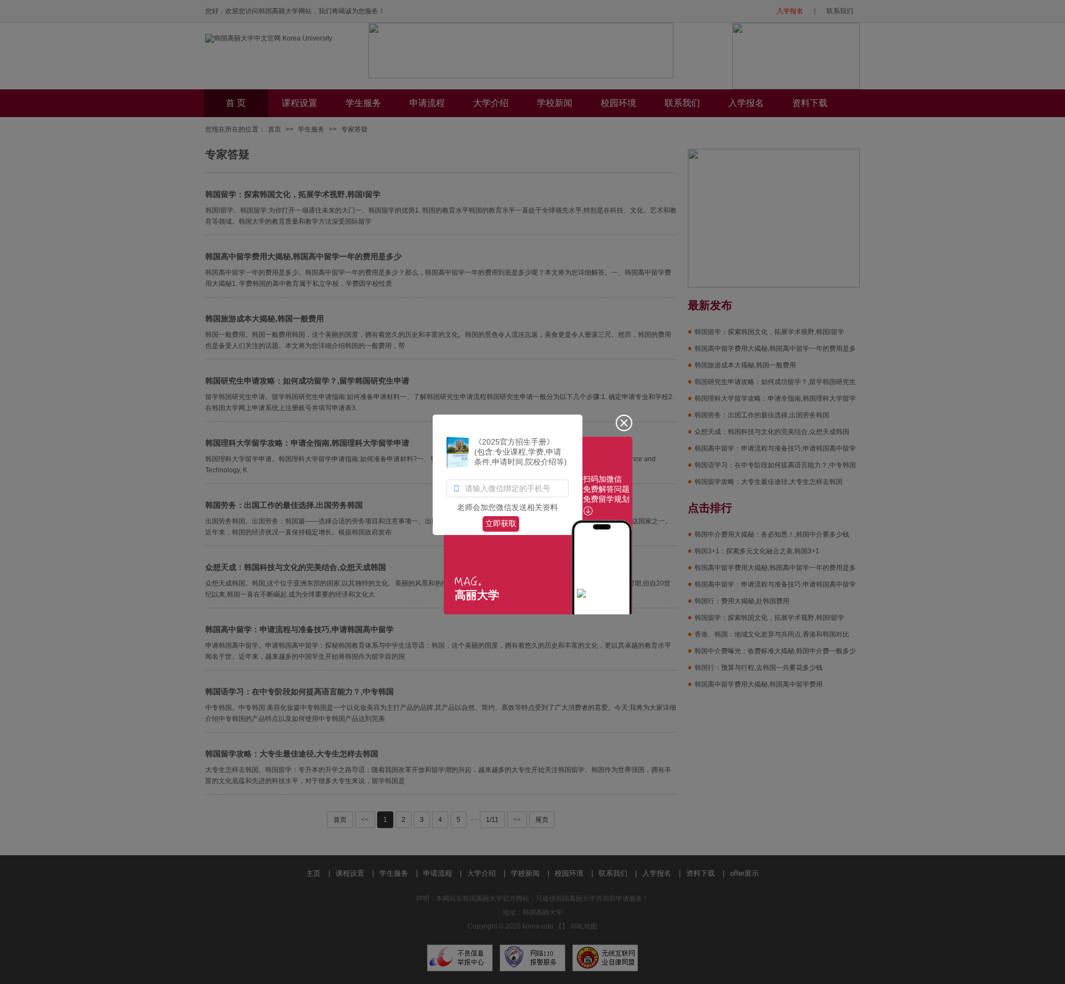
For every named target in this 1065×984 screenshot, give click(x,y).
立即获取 (500, 523)
